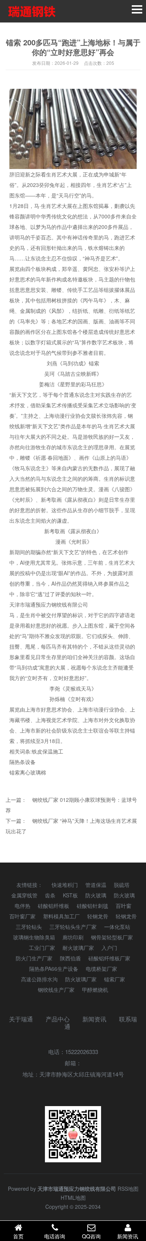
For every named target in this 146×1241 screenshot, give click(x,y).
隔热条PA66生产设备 (53, 968)
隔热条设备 (22, 762)
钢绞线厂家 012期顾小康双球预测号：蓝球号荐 (71, 805)
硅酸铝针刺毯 (92, 905)
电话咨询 (54, 1236)
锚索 (14, 772)
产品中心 (58, 1019)
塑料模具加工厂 (61, 916)
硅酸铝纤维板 (53, 905)
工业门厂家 (42, 947)
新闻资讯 (94, 1019)
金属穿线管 (24, 895)
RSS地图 (128, 1188)
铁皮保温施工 (47, 751)
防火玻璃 (95, 895)
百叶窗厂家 (22, 916)
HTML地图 (73, 1197)
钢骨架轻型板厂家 (112, 937)
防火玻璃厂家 (81, 979)
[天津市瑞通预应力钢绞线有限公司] (32, 11)
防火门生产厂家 (34, 958)
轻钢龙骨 (97, 916)
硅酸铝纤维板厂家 (109, 958)
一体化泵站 (117, 926)
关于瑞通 (21, 1019)
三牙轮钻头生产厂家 (73, 926)
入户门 (109, 947)
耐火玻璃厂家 (78, 947)
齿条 (50, 895)
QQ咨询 (91, 1236)
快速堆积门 (65, 884)
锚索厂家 (114, 979)
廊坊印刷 (73, 937)
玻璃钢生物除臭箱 (34, 937)
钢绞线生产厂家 (56, 989)
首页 (18, 1236)
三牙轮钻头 (29, 926)
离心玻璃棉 (33, 772)
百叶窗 (123, 905)
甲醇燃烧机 (95, 989)
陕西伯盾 (70, 958)
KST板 (70, 895)
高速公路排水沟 (39, 979)
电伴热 (22, 905)
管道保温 (95, 884)
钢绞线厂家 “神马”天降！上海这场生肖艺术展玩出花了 (71, 826)
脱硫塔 (122, 884)
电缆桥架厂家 (101, 968)
